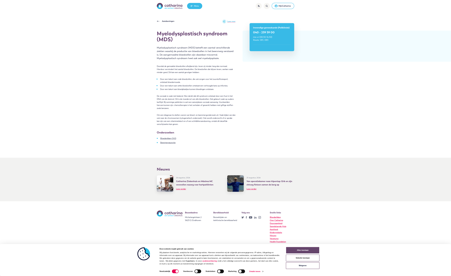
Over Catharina (276, 220)
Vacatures (274, 239)
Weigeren (303, 265)
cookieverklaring (209, 261)
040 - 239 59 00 (264, 32)
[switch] (197, 271)
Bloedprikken (275, 217)
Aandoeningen (168, 21)
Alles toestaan (303, 250)
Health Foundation (278, 242)
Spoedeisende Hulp (278, 226)
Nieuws (273, 235)
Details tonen (254, 271)
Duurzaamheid (276, 223)
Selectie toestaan (303, 258)
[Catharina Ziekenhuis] (169, 6)
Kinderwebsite (276, 232)
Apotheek (274, 229)
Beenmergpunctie (168, 143)
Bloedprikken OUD (168, 138)
